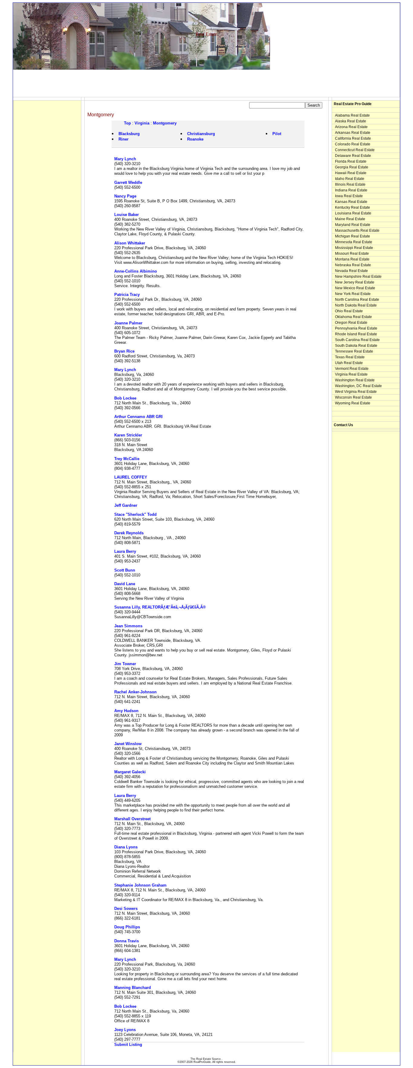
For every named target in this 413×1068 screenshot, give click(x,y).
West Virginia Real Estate (356, 392)
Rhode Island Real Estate (356, 334)
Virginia (142, 123)
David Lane (124, 584)
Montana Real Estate (352, 259)
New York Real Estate (353, 294)
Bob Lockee (125, 398)
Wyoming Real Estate (352, 403)
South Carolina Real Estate (357, 340)
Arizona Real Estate (351, 127)
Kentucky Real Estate (352, 207)
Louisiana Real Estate (353, 213)
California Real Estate (353, 138)
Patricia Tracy (127, 294)
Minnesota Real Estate (353, 242)
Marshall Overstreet (132, 819)
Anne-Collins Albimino (135, 271)
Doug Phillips (127, 927)
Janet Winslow (127, 743)
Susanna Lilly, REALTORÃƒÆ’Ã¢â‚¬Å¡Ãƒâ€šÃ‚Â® (160, 607)
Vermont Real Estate (352, 369)
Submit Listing (128, 1044)
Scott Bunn (124, 570)
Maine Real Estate (350, 219)
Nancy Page (125, 196)
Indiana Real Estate (351, 190)
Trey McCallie (126, 458)
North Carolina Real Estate (357, 299)
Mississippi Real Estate (354, 248)
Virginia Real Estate (351, 374)
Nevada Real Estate (351, 271)
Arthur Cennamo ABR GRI (138, 416)
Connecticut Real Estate (355, 150)
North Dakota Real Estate (356, 305)
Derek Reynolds (129, 533)
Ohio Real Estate (349, 311)
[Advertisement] (123, 83)
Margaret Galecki (130, 772)
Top (127, 123)
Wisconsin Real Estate (353, 397)
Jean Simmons (128, 626)
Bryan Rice (124, 351)
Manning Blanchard (132, 987)
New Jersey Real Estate (354, 282)
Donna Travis (126, 941)
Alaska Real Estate (350, 121)
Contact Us (343, 425)
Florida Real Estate (350, 161)
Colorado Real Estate (352, 144)
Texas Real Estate (350, 357)
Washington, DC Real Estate (358, 386)
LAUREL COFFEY (130, 477)
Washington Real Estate (355, 380)
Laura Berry (125, 551)
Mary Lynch (125, 159)
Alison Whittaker (129, 243)
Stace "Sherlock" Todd (135, 514)
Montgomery (165, 123)
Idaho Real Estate (349, 179)
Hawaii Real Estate (350, 173)
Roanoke (195, 139)
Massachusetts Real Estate (357, 230)
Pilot (276, 133)
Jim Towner (125, 664)
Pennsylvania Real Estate (356, 328)
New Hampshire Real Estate (358, 276)
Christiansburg (201, 133)
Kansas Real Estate (351, 202)
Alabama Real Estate (352, 115)
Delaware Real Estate (353, 156)
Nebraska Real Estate (353, 265)
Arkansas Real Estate (352, 133)
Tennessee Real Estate (354, 351)
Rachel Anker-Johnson (135, 692)
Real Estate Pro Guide (353, 104)
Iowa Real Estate (349, 196)
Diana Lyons (126, 847)
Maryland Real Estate (352, 225)
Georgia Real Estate (351, 167)
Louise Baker (126, 214)
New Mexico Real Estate (355, 288)
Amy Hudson (126, 710)
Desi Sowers (126, 908)
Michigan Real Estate (352, 236)
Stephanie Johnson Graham (140, 885)
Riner (123, 139)
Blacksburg (129, 133)
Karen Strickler (128, 435)
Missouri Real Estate (352, 253)
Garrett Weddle (128, 182)
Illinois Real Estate (350, 184)
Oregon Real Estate (351, 322)
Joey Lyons (125, 1029)
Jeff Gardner (125, 505)
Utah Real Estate (349, 363)
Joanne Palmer (128, 323)
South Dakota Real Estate (356, 345)
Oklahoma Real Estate (353, 317)
